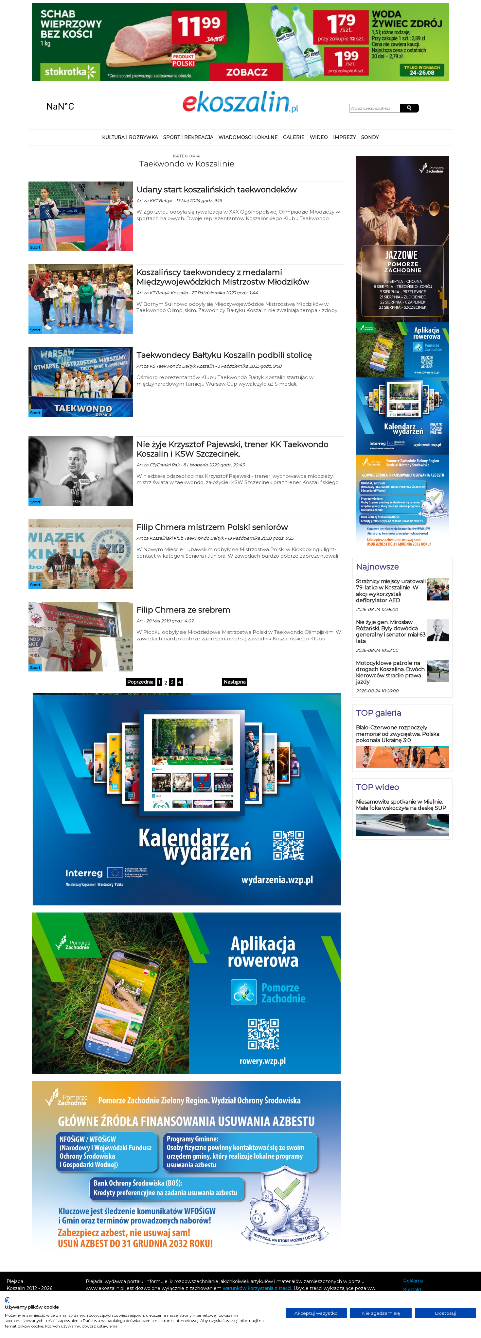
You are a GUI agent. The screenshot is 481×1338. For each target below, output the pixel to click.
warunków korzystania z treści (257, 1218)
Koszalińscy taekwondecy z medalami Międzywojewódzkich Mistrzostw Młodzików (222, 206)
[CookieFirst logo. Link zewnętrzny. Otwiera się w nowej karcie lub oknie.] (7, 1300)
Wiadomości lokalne (248, 67)
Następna (235, 612)
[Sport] (80, 145)
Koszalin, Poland (83, 36)
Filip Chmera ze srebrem (183, 539)
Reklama (413, 1210)
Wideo (319, 67)
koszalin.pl (416, 1236)
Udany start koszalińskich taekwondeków (216, 119)
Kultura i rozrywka (130, 67)
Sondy (370, 67)
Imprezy (344, 67)
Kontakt (412, 1219)
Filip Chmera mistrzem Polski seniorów (212, 456)
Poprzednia (140, 612)
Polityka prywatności (426, 1228)
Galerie (294, 67)
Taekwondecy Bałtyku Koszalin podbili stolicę (224, 284)
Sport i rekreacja (188, 67)
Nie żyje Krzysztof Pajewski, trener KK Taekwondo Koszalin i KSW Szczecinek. (232, 378)
